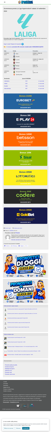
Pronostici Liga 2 (8, 228)
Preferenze (18, 428)
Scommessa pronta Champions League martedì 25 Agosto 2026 (18, 327)
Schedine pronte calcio (18, 228)
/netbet (5, 83)
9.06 (26, 86)
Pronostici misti (8, 372)
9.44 (26, 81)
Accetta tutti (25, 428)
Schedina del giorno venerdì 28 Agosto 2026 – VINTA (16, 337)
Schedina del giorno (9, 366)
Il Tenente (17, 232)
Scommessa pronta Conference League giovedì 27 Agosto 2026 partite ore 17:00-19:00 (22, 313)
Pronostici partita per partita (11, 364)
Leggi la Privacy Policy (26, 425)
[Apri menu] (5, 2)
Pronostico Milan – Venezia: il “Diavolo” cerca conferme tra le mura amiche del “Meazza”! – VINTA (23, 351)
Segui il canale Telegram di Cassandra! (12, 44)
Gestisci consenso (7, 391)
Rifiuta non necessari (8, 428)
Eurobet (6, 86)
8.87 (26, 88)
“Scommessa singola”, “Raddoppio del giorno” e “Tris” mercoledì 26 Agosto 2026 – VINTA (22, 346)
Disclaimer (5, 385)
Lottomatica (6, 81)
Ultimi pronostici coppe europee (11, 305)
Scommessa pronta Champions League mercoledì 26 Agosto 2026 (18, 322)
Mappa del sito (6, 387)
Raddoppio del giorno (10, 368)
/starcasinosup (7, 88)
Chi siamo (5, 383)
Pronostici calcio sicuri (10, 374)
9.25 (26, 83)
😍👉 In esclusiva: (23, 46)
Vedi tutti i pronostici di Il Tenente (18, 239)
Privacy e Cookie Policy (8, 389)
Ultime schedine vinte (9, 334)
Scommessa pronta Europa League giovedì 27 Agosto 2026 (17, 318)
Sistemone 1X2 (8, 370)
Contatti (5, 381)
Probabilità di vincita (14, 402)
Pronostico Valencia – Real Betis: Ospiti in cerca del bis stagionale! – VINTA (20, 354)
